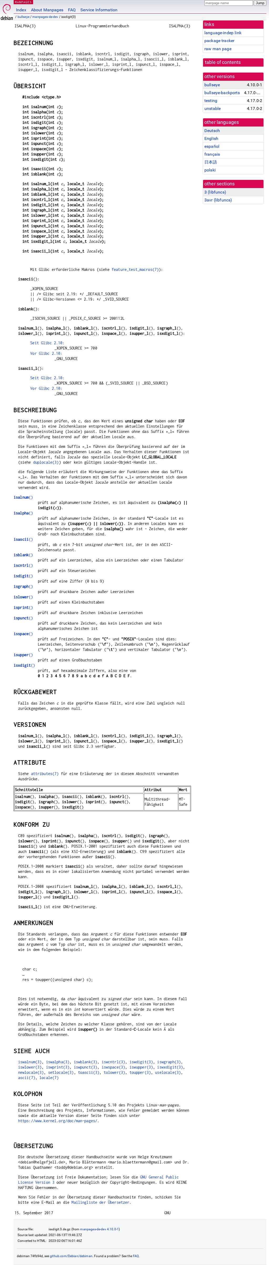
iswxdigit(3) (170, 1067)
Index (21, 9)
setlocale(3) (61, 1072)
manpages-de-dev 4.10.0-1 (99, 1229)
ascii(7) (26, 1077)
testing (210, 100)
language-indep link (222, 32)
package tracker (219, 40)
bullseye (23, 17)
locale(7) (49, 1077)
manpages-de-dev (45, 17)
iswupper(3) (141, 1067)
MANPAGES (23, 2)
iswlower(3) (30, 1067)
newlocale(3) (31, 1072)
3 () (215, 192)
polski (210, 170)
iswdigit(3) (141, 1062)
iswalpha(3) (58, 1062)
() (23, 497)
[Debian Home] (6, 10)
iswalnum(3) (30, 1062)
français (212, 154)
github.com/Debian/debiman (71, 1256)
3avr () (218, 200)
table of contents (223, 62)
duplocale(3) (46, 462)
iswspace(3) (113, 1067)
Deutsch (212, 130)
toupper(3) (140, 1072)
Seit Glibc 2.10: (47, 343)
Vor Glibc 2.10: (46, 353)
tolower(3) (114, 1072)
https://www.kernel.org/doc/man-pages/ (57, 1121)
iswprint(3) (58, 1067)
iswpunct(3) (85, 1067)
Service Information (98, 9)
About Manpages (47, 9)
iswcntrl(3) (113, 1062)
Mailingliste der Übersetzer (100, 1202)
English (211, 138)
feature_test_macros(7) (135, 269)
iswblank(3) (85, 1062)
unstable (212, 108)
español (211, 146)
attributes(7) (45, 773)
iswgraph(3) (169, 1062)
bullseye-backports (222, 92)
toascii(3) (89, 1072)
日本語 (210, 162)
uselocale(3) (168, 1072)
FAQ (72, 9)
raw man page (217, 48)
